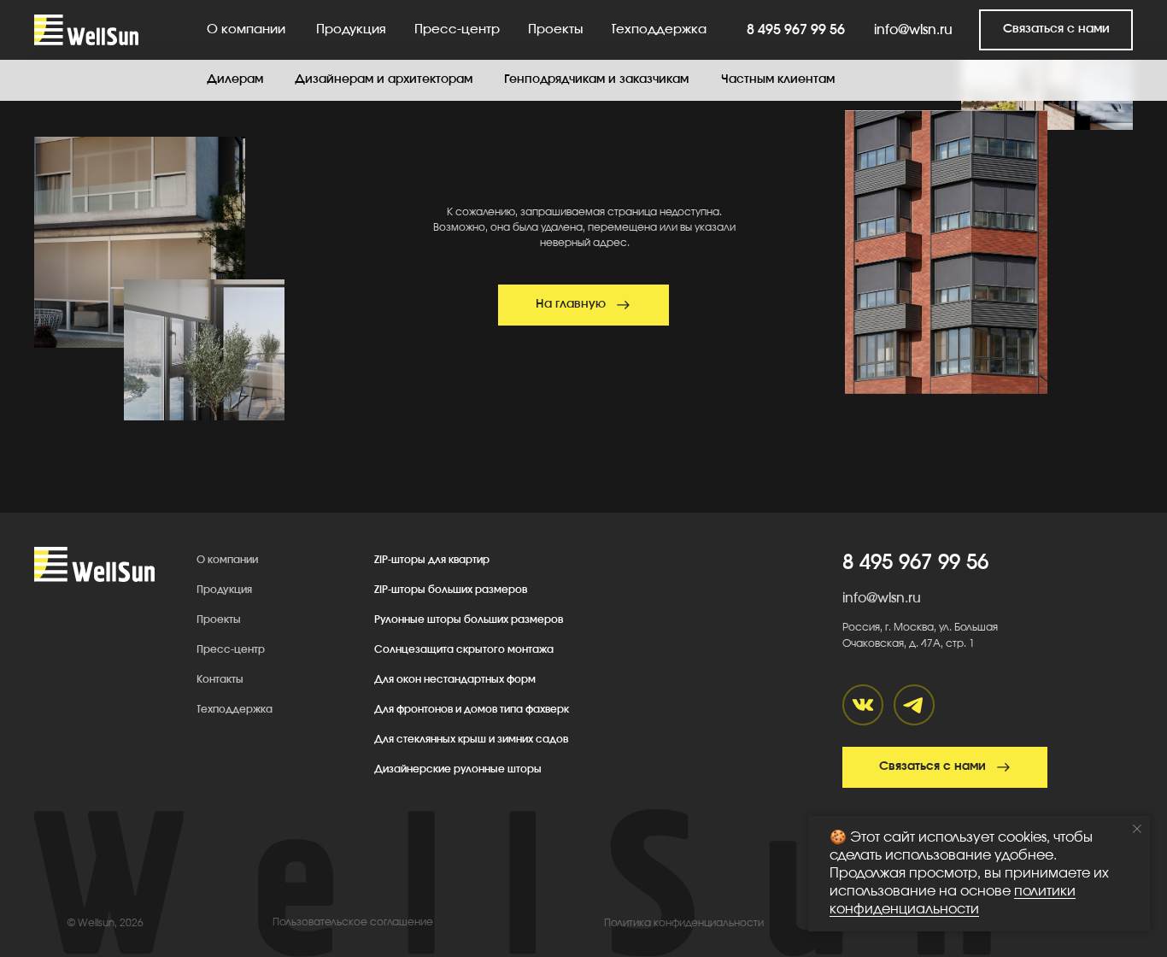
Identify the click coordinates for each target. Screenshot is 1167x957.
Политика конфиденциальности (684, 923)
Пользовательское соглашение (353, 922)
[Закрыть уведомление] (1137, 828)
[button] (1056, 29)
